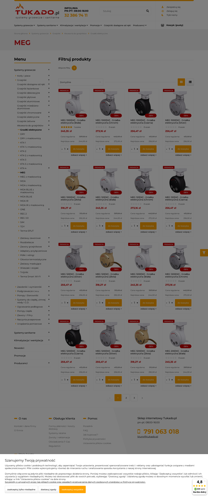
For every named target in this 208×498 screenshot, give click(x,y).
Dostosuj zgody (48, 489)
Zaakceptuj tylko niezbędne (21, 489)
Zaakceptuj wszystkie (72, 489)
